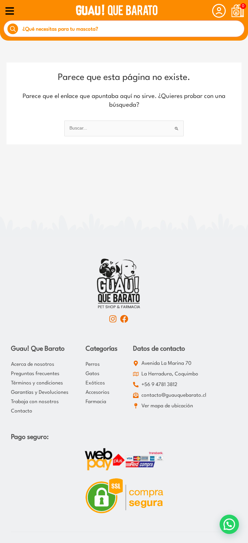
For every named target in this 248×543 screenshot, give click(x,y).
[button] (229, 524)
